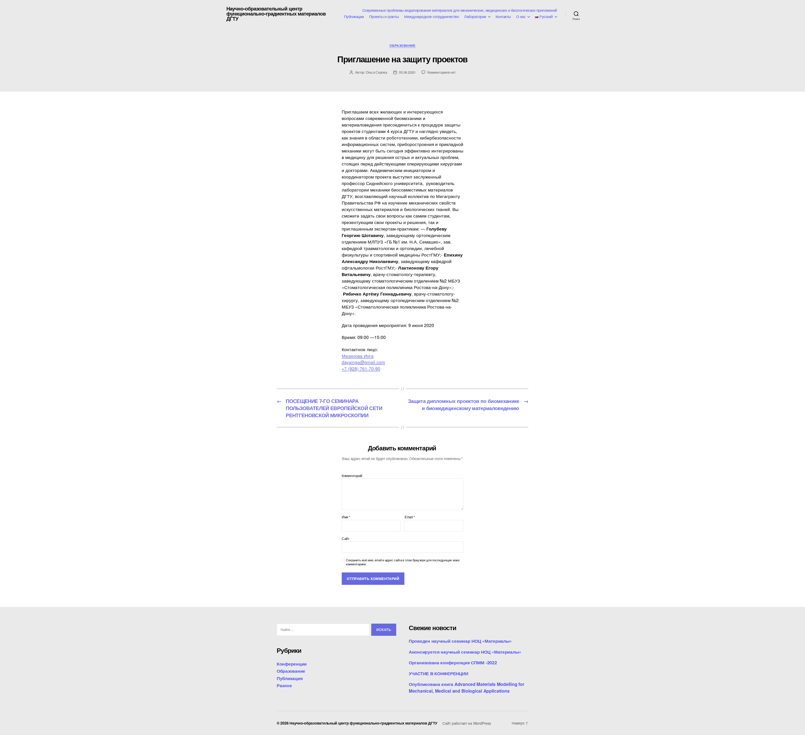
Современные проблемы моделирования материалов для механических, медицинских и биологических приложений (459, 10)
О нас (521, 16)
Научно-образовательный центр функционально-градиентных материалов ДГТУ (276, 13)
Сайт (345, 538)
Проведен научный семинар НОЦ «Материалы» (460, 641)
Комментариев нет (441, 72)
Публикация (290, 678)
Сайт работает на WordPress (466, 723)
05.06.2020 (407, 72)
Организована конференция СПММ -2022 (453, 662)
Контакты (503, 16)
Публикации (354, 16)
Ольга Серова (376, 72)
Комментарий (352, 476)
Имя (346, 517)
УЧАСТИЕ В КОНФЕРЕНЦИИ (438, 673)
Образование (402, 46)
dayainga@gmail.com (363, 362)
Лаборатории (475, 16)
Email (410, 517)
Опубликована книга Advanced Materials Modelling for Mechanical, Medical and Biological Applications (466, 687)
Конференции (292, 664)
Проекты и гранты (384, 16)
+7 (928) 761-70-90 (361, 368)
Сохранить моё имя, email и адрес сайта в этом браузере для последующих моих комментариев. (403, 562)
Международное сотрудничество (431, 16)
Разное (284, 685)
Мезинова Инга (358, 356)
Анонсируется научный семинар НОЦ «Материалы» (465, 652)
